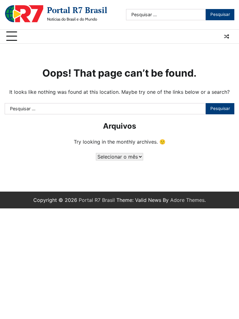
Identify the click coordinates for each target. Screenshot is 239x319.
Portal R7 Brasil (77, 10)
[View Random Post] (226, 36)
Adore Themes (187, 200)
